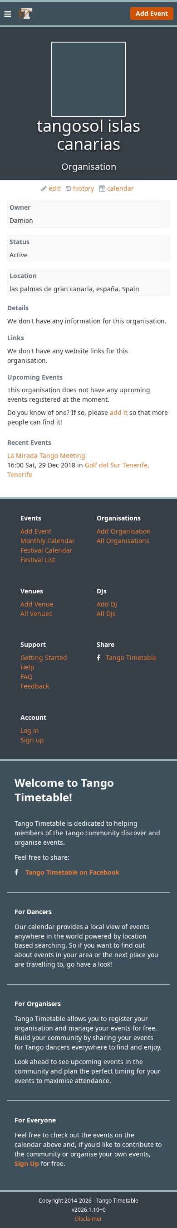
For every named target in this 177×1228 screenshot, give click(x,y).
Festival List (37, 559)
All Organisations (123, 540)
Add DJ (107, 604)
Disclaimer (88, 1219)
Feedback (34, 686)
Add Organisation (124, 531)
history (83, 188)
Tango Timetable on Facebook (72, 872)
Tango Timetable (131, 657)
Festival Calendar (46, 550)
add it (119, 412)
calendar (120, 188)
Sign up (32, 740)
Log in (29, 730)
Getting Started (43, 657)
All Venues (36, 613)
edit (54, 188)
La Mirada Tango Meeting (46, 455)
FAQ (26, 676)
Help (27, 667)
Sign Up (27, 1163)
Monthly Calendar (47, 540)
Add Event (152, 13)
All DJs (106, 613)
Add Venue (37, 604)
